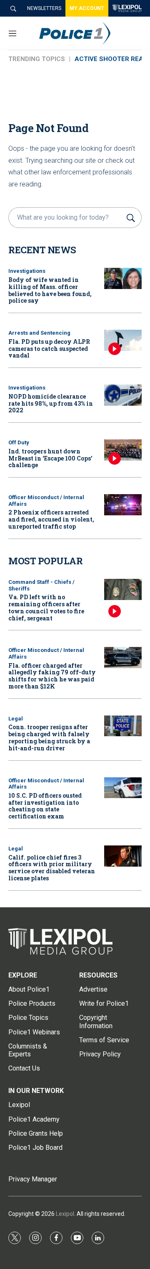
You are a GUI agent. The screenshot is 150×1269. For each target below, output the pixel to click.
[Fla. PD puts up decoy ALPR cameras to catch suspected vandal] (123, 340)
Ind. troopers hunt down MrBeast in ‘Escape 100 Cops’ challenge (50, 458)
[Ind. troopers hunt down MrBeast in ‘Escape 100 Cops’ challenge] (123, 450)
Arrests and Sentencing (39, 333)
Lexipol (65, 1213)
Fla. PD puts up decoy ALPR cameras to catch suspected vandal (49, 349)
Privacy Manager (32, 1179)
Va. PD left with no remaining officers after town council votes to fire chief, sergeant (46, 607)
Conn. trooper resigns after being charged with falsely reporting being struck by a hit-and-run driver (49, 737)
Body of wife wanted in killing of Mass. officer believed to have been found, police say (50, 290)
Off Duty (18, 442)
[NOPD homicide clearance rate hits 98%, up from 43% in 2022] (123, 395)
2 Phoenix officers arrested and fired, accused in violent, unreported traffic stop (51, 519)
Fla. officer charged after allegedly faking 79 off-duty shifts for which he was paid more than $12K (52, 675)
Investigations (26, 271)
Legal (15, 718)
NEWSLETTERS (44, 8)
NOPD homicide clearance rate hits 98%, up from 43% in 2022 (50, 403)
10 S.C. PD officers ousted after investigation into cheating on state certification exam (45, 805)
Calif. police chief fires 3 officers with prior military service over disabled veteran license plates (51, 867)
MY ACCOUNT (87, 8)
